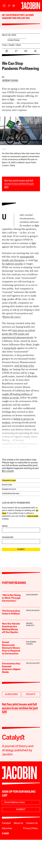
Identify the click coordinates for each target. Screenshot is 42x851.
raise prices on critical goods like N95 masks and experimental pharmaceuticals (18, 334)
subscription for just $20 (16, 18)
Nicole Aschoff (33, 663)
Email (5, 526)
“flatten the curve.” (11, 317)
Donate (30, 694)
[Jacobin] (30, 5)
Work (18, 45)
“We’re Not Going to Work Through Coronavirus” (11, 598)
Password (7, 537)
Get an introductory (13, 15)
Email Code (7, 485)
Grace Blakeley (33, 610)
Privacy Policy (30, 828)
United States (13, 40)
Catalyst (6, 823)
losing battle (10, 348)
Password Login (9, 480)
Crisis (4, 45)
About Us (18, 823)
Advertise (7, 828)
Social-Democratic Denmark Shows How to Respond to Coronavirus (11, 648)
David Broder (32, 595)
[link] (13, 5)
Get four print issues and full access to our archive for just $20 (19, 183)
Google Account (9, 489)
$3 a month (8, 471)
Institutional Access (10, 494)
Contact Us (32, 823)
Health (11, 45)
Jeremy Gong (10, 80)
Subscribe (11, 694)
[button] (4, 5)
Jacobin (29, 15)
